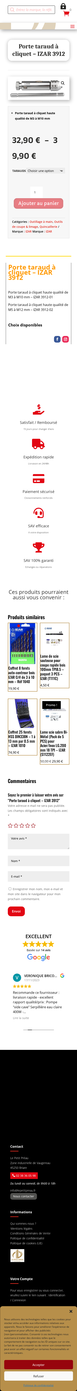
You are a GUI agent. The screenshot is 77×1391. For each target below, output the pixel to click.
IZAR (28, 231)
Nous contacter (23, 1196)
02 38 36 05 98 (26, 1176)
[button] (71, 1311)
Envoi (16, 911)
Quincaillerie (48, 227)
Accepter (38, 1365)
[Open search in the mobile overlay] (31, 10)
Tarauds (19, 171)
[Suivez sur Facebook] (57, 339)
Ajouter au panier (38, 203)
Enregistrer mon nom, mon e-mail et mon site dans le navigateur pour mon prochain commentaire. (35, 894)
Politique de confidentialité (38, 1385)
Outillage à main (41, 222)
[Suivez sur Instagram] (65, 339)
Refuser (38, 1376)
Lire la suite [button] (21, 1018)
